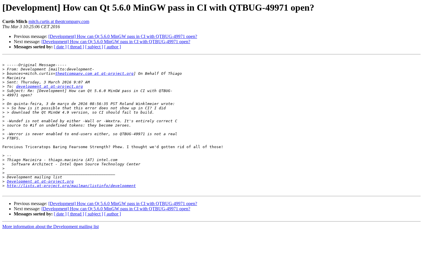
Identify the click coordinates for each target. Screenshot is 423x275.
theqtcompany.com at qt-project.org (94, 73)
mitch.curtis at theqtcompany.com (58, 21)
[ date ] (60, 46)
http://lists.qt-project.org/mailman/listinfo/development (71, 186)
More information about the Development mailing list (50, 226)
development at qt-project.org (49, 86)
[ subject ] (94, 46)
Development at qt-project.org (40, 181)
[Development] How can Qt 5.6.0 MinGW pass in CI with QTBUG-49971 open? (122, 36)
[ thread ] (76, 46)
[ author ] (112, 46)
